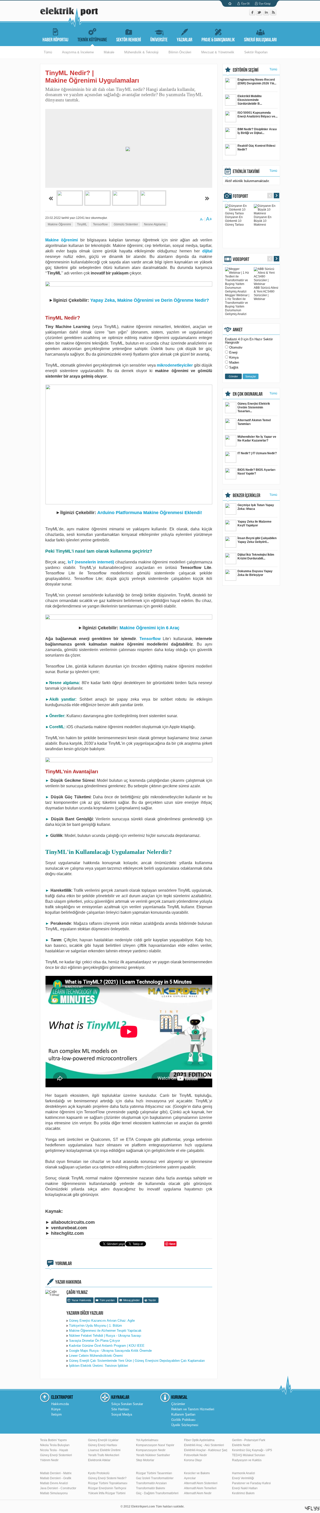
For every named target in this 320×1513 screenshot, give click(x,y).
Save (172, 1244)
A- (202, 219)
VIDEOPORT (241, 259)
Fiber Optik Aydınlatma (199, 1440)
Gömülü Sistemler (126, 224)
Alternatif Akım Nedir (198, 1493)
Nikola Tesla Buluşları (55, 1445)
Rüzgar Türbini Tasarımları (154, 1473)
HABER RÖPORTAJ (55, 40)
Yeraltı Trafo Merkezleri (103, 1455)
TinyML (82, 224)
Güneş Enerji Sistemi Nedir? (107, 1478)
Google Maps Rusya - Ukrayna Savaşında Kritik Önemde (110, 1350)
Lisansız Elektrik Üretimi (104, 1450)
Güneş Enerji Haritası (102, 1445)
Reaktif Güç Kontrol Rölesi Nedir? (256, 147)
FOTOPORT (240, 196)
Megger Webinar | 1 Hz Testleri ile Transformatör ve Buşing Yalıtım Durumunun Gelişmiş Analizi (237, 304)
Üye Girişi (264, 3)
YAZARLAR (184, 40)
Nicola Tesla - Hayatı (54, 1450)
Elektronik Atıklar (99, 1460)
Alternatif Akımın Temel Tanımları (254, 422)
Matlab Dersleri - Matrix (56, 1473)
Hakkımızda (60, 1404)
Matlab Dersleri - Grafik (55, 1478)
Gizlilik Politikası (183, 1419)
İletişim (56, 1414)
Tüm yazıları (107, 1300)
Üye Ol (245, 3)
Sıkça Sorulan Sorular (127, 1404)
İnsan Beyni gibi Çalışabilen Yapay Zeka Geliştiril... (257, 540)
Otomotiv (235, 347)
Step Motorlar (145, 1460)
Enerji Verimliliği (243, 1478)
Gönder (233, 376)
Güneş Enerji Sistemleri (56, 1455)
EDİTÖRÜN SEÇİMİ (245, 70)
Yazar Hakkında (81, 1300)
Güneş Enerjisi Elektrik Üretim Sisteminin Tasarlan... (254, 407)
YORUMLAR (63, 1264)
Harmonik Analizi (243, 1473)
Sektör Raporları (256, 52)
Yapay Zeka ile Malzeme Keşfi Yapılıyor (255, 523)
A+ (209, 219)
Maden (234, 362)
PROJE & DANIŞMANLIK (218, 40)
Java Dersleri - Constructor (58, 1488)
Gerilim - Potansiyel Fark (248, 1440)
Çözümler (178, 1404)
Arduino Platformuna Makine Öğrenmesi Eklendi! (149, 512)
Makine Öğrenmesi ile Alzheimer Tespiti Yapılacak (105, 1330)
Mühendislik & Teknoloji (141, 52)
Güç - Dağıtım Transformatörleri (157, 1493)
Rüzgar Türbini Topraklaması (107, 1483)
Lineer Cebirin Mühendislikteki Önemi (96, 1355)
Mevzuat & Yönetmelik (217, 52)
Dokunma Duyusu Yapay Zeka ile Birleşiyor (255, 573)
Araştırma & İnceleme (78, 52)
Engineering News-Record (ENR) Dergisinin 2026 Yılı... (257, 81)
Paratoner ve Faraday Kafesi (251, 1483)
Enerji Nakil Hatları (245, 1488)
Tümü (48, 52)
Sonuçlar (250, 376)
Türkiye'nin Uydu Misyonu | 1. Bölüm (95, 1325)
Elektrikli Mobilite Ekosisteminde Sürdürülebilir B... (250, 99)
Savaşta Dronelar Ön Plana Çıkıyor (94, 1340)
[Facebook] (252, 14)
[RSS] (273, 14)
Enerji (233, 352)
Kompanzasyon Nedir (151, 1450)
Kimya (233, 357)
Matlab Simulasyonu (54, 1493)
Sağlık (233, 367)
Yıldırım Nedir (49, 1460)
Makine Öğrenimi (59, 224)
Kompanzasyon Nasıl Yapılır (155, 1445)
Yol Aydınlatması (147, 1440)
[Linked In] (266, 14)
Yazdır (152, 1300)
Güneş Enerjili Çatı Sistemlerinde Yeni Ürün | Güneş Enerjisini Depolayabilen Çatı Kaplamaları (137, 1361)
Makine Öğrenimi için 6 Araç (150, 627)
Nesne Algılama (155, 224)
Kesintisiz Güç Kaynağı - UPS (252, 1450)
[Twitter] (259, 14)
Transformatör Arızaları (151, 1483)
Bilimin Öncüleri (179, 52)
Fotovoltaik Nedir (195, 1455)
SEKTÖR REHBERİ (128, 40)
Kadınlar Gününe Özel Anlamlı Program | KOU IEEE (106, 1345)
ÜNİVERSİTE (159, 40)
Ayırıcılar (190, 1478)
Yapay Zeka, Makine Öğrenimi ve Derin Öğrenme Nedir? (149, 300)
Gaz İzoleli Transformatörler (155, 1478)
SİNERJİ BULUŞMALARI (260, 40)
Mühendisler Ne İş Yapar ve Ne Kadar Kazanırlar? (257, 438)
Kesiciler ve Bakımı (197, 1473)
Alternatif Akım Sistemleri (201, 1483)
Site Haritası (120, 1409)
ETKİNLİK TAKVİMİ (246, 172)
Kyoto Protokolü (99, 1473)
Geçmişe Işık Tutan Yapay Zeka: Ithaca (256, 507)
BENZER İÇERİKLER (246, 496)
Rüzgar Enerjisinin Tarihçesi (107, 1488)
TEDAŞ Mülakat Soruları (248, 1455)
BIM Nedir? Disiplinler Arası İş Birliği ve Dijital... (257, 131)
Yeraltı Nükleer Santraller (153, 1455)
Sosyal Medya (121, 1414)
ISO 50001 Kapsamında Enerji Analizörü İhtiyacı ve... (258, 114)
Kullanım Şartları (183, 1414)
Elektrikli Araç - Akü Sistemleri (204, 1445)
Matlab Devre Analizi (54, 1483)
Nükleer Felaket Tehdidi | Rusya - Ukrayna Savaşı (105, 1335)
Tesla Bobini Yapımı (53, 1440)
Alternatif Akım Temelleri (200, 1488)
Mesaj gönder (131, 1300)
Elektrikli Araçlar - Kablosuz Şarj (205, 1450)
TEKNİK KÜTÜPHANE (92, 40)
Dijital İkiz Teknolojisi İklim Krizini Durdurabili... (256, 556)
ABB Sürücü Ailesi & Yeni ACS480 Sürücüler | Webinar (266, 293)
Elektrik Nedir (241, 1445)
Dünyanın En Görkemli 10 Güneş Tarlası (234, 220)
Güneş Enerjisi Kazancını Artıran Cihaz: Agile (102, 1320)
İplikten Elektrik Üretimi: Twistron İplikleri (98, 1366)
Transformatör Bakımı (150, 1488)
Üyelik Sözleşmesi (184, 1425)
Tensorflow (100, 224)
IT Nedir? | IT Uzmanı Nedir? (257, 453)
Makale (109, 52)
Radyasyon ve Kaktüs (247, 1460)
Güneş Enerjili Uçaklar (103, 1440)
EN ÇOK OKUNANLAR (247, 394)
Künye (55, 1409)
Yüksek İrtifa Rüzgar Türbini (107, 1493)
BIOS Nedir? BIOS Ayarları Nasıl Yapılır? (256, 471)
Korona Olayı (193, 1460)
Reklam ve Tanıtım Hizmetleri (192, 1409)
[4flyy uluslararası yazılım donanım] (312, 1508)
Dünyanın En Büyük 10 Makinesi (263, 220)
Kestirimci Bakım (243, 1493)
